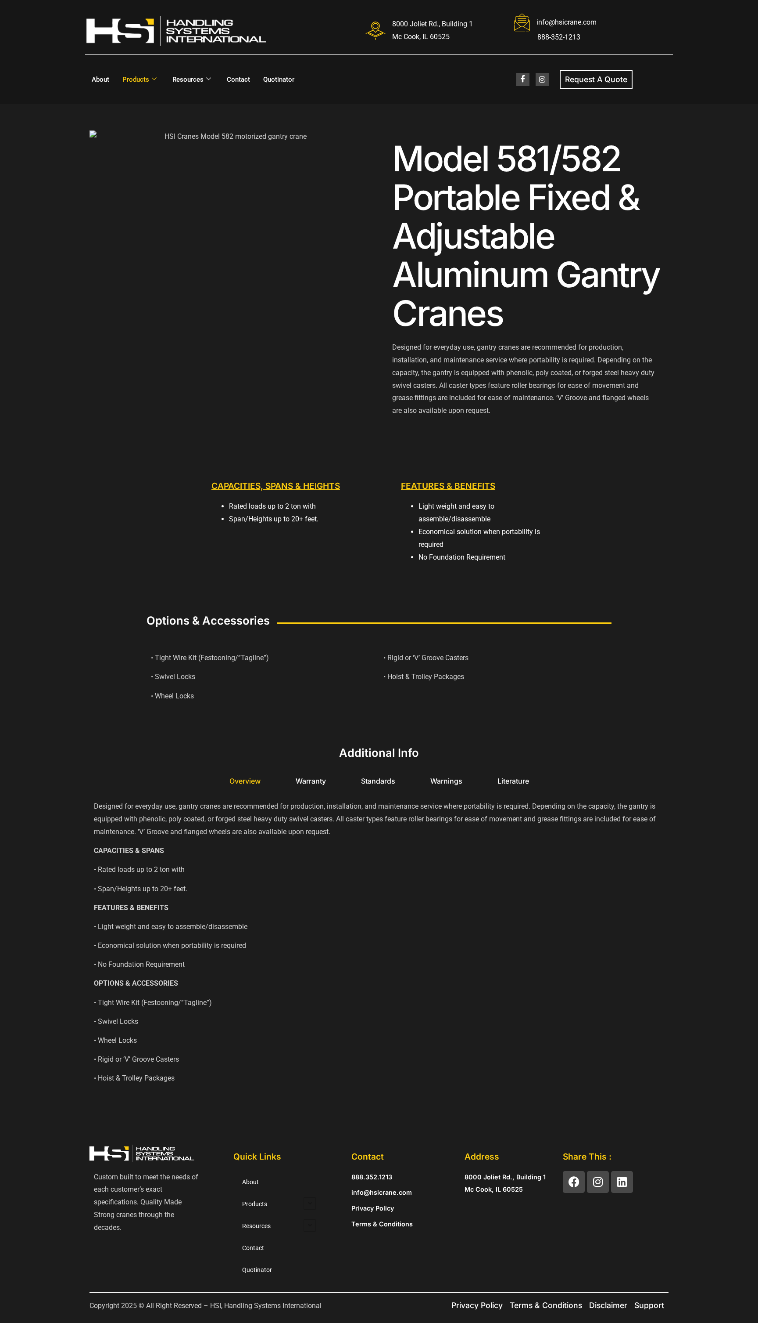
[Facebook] (522, 79)
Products (135, 79)
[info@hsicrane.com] (522, 22)
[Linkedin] (622, 1182)
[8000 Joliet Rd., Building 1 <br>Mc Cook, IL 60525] (375, 31)
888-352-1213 (558, 37)
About (100, 79)
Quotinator (278, 79)
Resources (188, 79)
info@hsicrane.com (566, 22)
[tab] (245, 781)
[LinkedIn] (542, 79)
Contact (238, 79)
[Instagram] (598, 1182)
